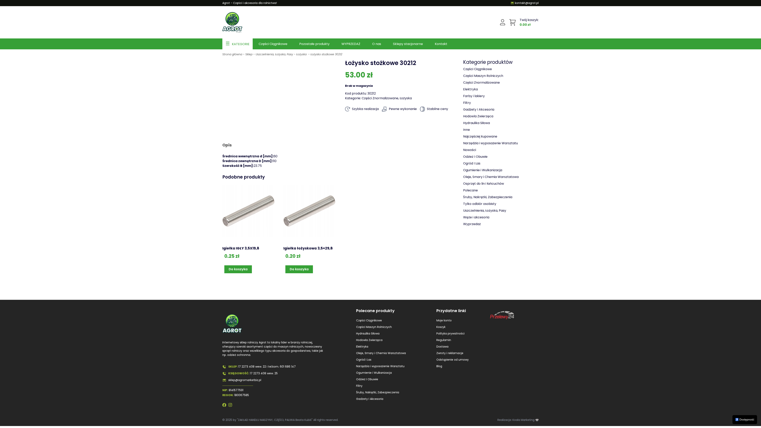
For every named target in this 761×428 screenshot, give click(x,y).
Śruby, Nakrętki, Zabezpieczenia (377, 392)
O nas (376, 44)
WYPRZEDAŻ (350, 44)
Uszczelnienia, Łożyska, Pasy (274, 54)
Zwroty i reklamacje (449, 353)
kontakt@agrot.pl (527, 3)
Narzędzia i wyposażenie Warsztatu (380, 366)
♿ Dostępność (744, 419)
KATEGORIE (241, 44)
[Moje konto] (503, 22)
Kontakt (441, 44)
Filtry (359, 386)
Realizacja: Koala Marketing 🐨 (518, 420)
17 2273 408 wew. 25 (264, 373)
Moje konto (444, 320)
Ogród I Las (363, 360)
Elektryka (362, 347)
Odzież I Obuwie (367, 379)
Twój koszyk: (529, 22)
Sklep (248, 54)
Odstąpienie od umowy (452, 360)
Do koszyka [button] (238, 269)
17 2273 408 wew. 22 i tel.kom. (259, 367)
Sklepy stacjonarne (408, 44)
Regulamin (443, 340)
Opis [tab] (227, 145)
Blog (439, 366)
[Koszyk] (512, 22)
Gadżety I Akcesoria (369, 399)
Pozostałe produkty (314, 44)
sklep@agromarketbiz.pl (244, 380)
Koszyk (441, 327)
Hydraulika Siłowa (368, 333)
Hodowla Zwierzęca (369, 340)
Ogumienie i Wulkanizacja (374, 373)
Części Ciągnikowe (273, 44)
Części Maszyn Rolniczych (374, 327)
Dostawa (442, 347)
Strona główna (232, 54)
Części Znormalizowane (380, 98)
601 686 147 (288, 367)
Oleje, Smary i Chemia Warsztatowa (381, 353)
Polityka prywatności (450, 333)
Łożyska (301, 54)
